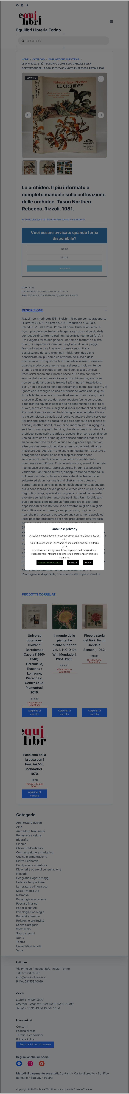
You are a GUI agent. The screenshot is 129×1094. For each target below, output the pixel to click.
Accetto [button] (73, 562)
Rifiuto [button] (87, 562)
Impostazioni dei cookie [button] (49, 562)
